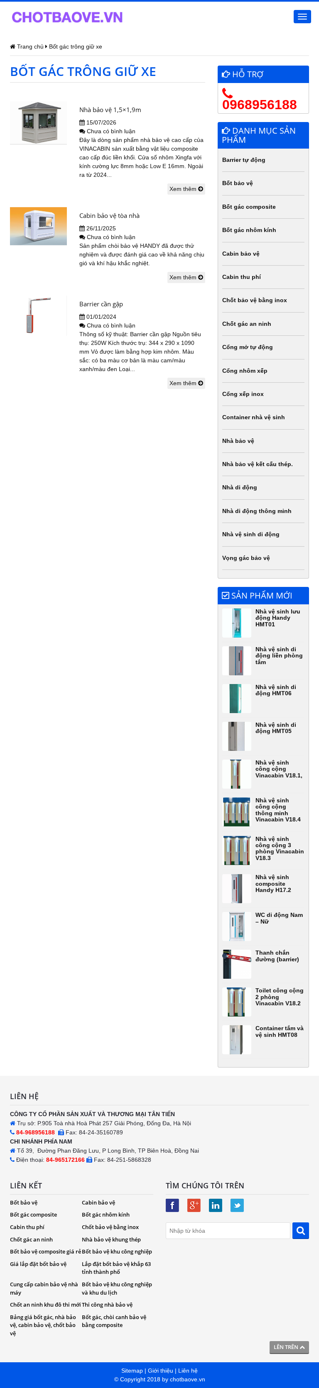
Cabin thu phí (241, 277)
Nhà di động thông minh (257, 511)
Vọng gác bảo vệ (246, 558)
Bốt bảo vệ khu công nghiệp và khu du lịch (117, 1288)
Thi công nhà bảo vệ (107, 1304)
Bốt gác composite (249, 206)
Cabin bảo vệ (241, 253)
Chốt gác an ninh (246, 323)
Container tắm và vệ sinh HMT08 (279, 1031)
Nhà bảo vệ (238, 440)
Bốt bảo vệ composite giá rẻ (45, 1251)
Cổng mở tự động (247, 347)
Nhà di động (239, 487)
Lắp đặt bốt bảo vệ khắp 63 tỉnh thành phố (116, 1268)
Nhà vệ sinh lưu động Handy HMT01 (277, 618)
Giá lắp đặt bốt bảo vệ (38, 1264)
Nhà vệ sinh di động (251, 534)
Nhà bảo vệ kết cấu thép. (257, 464)
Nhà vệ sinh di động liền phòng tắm (279, 655)
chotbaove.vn (187, 1379)
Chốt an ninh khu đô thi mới (45, 1304)
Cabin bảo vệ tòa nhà (109, 215)
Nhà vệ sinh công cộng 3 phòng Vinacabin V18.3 (279, 848)
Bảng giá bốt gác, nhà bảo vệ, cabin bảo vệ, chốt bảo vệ (43, 1325)
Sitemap (132, 1370)
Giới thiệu (160, 1370)
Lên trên (286, 1347)
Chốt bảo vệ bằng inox (254, 300)
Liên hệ (188, 1370)
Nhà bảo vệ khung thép (111, 1239)
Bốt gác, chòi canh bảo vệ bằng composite (114, 1321)
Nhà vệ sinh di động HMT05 (275, 727)
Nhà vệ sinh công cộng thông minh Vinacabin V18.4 (278, 810)
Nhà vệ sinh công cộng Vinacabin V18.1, (278, 769)
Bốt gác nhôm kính (249, 230)
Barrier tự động (243, 159)
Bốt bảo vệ (237, 183)
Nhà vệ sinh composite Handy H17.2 (273, 883)
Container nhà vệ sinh (253, 417)
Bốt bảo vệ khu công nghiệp (117, 1251)
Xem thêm (183, 189)
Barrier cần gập (101, 304)
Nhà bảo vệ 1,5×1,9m (110, 109)
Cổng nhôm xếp (244, 370)
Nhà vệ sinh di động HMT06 (275, 690)
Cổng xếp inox (243, 394)
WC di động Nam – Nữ (279, 917)
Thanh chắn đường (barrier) (277, 955)
